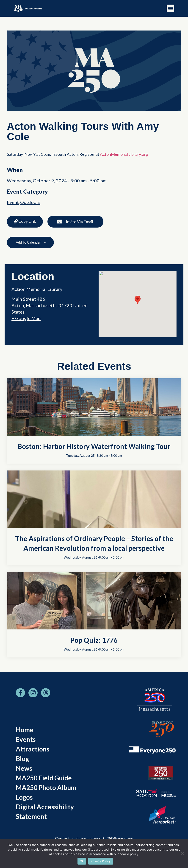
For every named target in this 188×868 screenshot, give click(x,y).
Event (13, 202)
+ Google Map (26, 318)
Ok (82, 861)
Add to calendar (28, 242)
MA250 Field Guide (44, 778)
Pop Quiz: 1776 (94, 640)
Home (24, 730)
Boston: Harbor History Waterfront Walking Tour (94, 446)
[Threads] (45, 692)
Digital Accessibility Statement (45, 811)
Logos (24, 797)
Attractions (32, 749)
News (24, 768)
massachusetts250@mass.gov (106, 838)
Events (26, 739)
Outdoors (30, 202)
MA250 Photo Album (46, 787)
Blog (22, 758)
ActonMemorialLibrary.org (124, 154)
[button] (170, 8)
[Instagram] (33, 692)
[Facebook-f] (20, 692)
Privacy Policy (101, 861)
